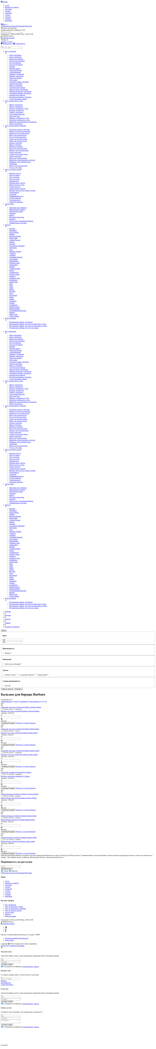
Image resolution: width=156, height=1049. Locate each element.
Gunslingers (13, 305)
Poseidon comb (14, 263)
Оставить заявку (7, 964)
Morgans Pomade (15, 251)
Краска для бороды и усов (18, 108)
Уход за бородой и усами (14, 101)
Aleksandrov (13, 265)
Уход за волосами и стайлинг (15, 126)
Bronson (12, 244)
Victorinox (12, 301)
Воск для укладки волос (18, 135)
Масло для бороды (16, 105)
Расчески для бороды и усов (19, 120)
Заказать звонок (8, 38)
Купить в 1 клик (22, 723)
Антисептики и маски (17, 189)
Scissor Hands (14, 316)
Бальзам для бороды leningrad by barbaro (15, 776)
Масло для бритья (15, 86)
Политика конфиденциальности (16, 938)
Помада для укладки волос (19, 150)
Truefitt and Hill (14, 269)
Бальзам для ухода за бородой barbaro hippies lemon (19, 733)
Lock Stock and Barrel (17, 246)
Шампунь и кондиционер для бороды (23, 122)
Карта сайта (9, 940)
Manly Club (13, 314)
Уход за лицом (14, 175)
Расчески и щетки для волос (19, 129)
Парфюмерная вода (16, 196)
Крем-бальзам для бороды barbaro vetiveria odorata (19, 798)
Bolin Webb (13, 238)
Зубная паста (14, 181)
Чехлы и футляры (15, 84)
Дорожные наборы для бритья (20, 93)
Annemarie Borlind (15, 257)
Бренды (8, 225)
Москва (5, 2)
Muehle (11, 234)
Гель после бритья (15, 65)
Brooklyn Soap (14, 307)
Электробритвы (15, 72)
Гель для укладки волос (17, 137)
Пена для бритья (15, 55)
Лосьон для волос (15, 143)
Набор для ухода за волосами (19, 131)
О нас (7, 5)
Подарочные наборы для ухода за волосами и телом (28, 326)
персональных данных (31, 966)
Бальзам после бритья (17, 95)
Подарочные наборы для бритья (20, 322)
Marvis (11, 290)
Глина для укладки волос (18, 139)
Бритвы (12, 66)
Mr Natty (12, 291)
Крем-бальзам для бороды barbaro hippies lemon (18, 820)
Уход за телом (14, 177)
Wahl (11, 286)
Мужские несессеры (16, 217)
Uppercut (12, 253)
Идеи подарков (10, 318)
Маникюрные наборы (17, 209)
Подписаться (7, 869)
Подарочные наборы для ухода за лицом (24, 328)
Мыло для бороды (15, 124)
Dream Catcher (14, 274)
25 (43, 701)
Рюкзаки (12, 213)
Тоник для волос (15, 156)
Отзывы (8, 19)
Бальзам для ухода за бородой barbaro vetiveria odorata (20, 711)
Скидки (8, 17)
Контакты (8, 21)
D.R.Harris (13, 248)
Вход (4, 24)
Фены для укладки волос (18, 166)
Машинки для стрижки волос (20, 162)
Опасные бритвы (15, 70)
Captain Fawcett (14, 240)
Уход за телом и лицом (13, 169)
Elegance (12, 276)
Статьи (7, 15)
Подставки (13, 80)
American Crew (14, 278)
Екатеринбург (6, 983)
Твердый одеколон (16, 202)
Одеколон (12, 194)
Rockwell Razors (15, 236)
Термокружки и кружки (18, 223)
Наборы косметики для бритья (20, 91)
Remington (13, 230)
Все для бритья (10, 51)
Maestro (12, 312)
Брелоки (12, 219)
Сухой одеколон (15, 198)
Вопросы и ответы (12, 7)
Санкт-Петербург (7, 985)
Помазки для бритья (16, 74)
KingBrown (13, 280)
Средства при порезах (17, 87)
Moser (11, 288)
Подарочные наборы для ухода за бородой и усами (27, 324)
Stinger (11, 299)
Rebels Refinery (14, 309)
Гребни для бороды (16, 112)
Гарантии (8, 13)
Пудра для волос (15, 152)
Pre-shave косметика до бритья (20, 97)
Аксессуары (9, 204)
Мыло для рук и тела (16, 185)
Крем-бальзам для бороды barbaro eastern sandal (18, 841)
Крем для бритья (15, 57)
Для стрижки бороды (17, 114)
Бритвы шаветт (14, 68)
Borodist (12, 229)
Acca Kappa (13, 259)
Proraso (11, 242)
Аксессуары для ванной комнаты (21, 221)
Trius (11, 250)
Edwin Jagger (14, 232)
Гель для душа (14, 179)
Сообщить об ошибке (16, 946)
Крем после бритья (16, 59)
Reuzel (11, 270)
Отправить (18, 689)
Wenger (12, 303)
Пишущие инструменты (18, 208)
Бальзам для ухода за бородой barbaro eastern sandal (19, 754)
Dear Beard (13, 295)
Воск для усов (14, 116)
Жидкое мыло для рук (17, 183)
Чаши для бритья (15, 78)
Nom (11, 293)
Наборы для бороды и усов (19, 118)
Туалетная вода (14, 200)
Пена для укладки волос (18, 158)
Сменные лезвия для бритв (19, 82)
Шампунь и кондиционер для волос (22, 160)
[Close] (2, 958)
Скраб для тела (14, 187)
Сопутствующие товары (18, 99)
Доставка (8, 9)
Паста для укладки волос (18, 148)
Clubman (12, 255)
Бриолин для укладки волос (19, 133)
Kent (11, 284)
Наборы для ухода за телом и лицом (22, 190)
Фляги (11, 215)
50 (46, 701)
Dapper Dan (13, 282)
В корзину (32, 723)
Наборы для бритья (16, 76)
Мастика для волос (16, 147)
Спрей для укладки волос (18, 154)
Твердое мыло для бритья (18, 89)
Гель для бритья (15, 63)
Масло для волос (15, 145)
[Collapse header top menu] (7, 24)
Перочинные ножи (16, 211)
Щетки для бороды (16, 107)
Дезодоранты (14, 192)
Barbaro (12, 267)
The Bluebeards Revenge (17, 311)
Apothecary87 (14, 272)
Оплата (7, 11)
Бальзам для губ (15, 173)
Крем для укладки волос (18, 141)
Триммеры (13, 164)
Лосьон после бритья (17, 61)
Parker (11, 297)
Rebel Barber (13, 261)
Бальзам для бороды (16, 110)
